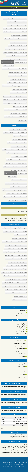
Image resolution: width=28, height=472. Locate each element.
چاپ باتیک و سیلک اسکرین (21, 160)
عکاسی (15, 190)
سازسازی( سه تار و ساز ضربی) (9, 149)
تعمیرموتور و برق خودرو (13, 103)
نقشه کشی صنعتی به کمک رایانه (20, 110)
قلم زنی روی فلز (15, 153)
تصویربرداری (6, 132)
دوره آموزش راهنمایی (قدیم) (20, 332)
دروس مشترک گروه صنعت (21, 18)
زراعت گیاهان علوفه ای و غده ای (14, 262)
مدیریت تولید (24, 211)
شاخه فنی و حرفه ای (20, 351)
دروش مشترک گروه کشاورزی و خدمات (19, 228)
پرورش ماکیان (17, 255)
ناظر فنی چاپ (7, 116)
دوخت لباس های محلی (22, 183)
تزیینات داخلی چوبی (22, 82)
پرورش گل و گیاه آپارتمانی (7, 272)
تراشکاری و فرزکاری (15, 99)
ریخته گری (5, 28)
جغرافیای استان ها (21, 348)
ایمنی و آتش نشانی (23, 293)
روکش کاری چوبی (6, 69)
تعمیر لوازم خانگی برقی (22, 59)
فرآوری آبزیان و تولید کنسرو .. (21, 286)
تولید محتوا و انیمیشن (22, 132)
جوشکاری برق (13, 79)
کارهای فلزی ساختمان (11, 21)
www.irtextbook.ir (14, 438)
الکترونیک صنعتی (12, 45)
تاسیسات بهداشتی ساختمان (9, 96)
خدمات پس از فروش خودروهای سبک (19, 86)
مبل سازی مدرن (23, 72)
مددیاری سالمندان (23, 296)
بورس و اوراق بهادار (23, 289)
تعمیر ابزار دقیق (23, 52)
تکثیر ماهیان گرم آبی (22, 245)
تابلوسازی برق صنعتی (10, 56)
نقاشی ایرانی (6, 166)
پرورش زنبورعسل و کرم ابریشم (20, 252)
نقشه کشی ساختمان (11, 25)
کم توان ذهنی (22, 364)
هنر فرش (12, 186)
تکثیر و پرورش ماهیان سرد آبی (20, 259)
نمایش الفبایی (22, 310)
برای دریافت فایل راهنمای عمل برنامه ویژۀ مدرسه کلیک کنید (14, 410)
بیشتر (2, 428)
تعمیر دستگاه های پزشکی (21, 56)
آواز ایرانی (8, 163)
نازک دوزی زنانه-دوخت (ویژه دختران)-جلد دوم (9, 219)
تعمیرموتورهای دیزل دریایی (8, 18)
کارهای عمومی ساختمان (22, 21)
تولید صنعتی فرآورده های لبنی (20, 282)
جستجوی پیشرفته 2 (20, 315)
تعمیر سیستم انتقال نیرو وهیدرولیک (19, 238)
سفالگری (4, 190)
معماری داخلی (13, 129)
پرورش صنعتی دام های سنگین (8, 241)
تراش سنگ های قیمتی (11, 193)
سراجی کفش (24, 186)
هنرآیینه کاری (14, 170)
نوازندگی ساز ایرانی (13, 166)
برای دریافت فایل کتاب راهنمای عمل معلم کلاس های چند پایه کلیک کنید (14, 387)
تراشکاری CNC (24, 99)
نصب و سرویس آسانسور (9, 65)
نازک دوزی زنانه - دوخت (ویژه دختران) (21, 219)
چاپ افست (16, 72)
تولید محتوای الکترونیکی (8, 52)
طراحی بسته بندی (14, 146)
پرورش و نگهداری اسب (8, 252)
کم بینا (23, 369)
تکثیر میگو (24, 262)
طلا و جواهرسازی (23, 153)
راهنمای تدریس (22, 330)
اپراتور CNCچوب (23, 89)
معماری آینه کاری (12, 28)
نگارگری (25, 170)
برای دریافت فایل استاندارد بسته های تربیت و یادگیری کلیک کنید (14, 403)
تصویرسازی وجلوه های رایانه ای (20, 136)
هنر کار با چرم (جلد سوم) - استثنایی (19, 419)
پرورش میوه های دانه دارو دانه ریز (20, 276)
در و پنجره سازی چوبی (12, 82)
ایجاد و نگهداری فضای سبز (21, 241)
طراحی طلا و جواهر (12, 176)
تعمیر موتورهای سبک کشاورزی (20, 235)
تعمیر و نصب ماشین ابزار (15, 113)
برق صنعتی (16, 52)
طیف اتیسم (22, 374)
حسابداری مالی (6, 286)
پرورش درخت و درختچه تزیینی (20, 272)
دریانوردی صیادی (9, 259)
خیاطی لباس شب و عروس (10, 173)
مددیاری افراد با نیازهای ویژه (11, 293)
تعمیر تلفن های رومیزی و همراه (9, 59)
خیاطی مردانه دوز (23, 180)
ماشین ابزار (14, 116)
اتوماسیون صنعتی (9, 49)
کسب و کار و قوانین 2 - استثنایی (20, 418)
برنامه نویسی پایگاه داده (8, 32)
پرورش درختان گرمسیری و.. (21, 248)
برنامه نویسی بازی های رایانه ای (20, 49)
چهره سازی (20, 170)
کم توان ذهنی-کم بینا (20, 372)
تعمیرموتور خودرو (6, 99)
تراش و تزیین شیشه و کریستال (20, 197)
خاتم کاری (5, 197)
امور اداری (16, 289)
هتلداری (11, 286)
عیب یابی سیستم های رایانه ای (20, 38)
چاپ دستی (24, 163)
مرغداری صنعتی (23, 265)
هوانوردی (16, 296)
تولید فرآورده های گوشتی (8, 282)
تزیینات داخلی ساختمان (22, 25)
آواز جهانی (13, 163)
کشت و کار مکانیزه (6, 228)
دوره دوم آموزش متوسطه (20, 328)
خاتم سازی (10, 197)
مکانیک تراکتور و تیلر (9, 255)
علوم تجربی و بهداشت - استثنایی (20, 425)
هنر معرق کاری (15, 156)
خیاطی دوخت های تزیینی (10, 183)
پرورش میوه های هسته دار (11, 279)
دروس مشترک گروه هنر (22, 129)
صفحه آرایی (9, 143)
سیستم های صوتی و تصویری (21, 62)
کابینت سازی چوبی (23, 103)
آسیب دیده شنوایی (21, 366)
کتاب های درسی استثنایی (20, 333)
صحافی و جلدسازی (23, 156)
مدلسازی (11, 72)
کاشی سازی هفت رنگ (22, 193)
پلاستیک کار (24, 113)
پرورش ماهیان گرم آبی (9, 248)
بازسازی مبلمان (16, 89)
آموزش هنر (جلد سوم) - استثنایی (20, 421)
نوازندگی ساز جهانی (23, 166)
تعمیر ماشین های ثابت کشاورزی (10, 231)
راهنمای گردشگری (8, 289)
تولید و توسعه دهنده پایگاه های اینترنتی (19, 42)
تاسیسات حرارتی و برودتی (21, 96)
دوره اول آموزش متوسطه (20, 326)
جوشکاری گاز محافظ (6, 86)
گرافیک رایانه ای (13, 132)
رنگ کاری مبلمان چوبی (13, 75)
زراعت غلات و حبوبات (22, 279)
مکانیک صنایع (16, 106)
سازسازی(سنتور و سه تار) (22, 149)
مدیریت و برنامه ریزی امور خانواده (20, 299)
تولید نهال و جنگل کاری (8, 269)
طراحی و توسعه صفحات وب (8, 62)
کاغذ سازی (19, 163)
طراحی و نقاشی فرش (22, 190)
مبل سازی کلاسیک (23, 75)
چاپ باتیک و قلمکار (10, 160)
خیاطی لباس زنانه (23, 146)
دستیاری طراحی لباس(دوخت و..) (20, 139)
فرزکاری (5, 103)
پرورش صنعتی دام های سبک (11, 245)
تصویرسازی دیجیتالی (15, 35)
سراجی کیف (17, 186)
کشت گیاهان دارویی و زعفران (13, 265)
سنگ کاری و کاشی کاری (22, 28)
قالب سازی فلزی (23, 106)
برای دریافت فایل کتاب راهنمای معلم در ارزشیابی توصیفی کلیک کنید (14, 395)
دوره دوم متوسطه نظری (19, 346)
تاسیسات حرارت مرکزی (22, 116)
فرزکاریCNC (24, 69)
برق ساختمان (24, 35)
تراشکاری (12, 93)
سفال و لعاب (10, 190)
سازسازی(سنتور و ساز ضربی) (21, 200)
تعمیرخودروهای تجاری (22, 79)
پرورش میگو (24, 255)
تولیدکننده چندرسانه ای (22, 45)
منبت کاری (9, 153)
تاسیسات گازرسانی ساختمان (21, 93)
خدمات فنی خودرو (8, 110)
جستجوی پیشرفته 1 (20, 313)
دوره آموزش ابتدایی (21, 324)
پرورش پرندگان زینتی (22, 231)
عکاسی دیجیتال (15, 180)
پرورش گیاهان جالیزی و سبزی (21, 269)
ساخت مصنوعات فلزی (15, 69)
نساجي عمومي (17, 32)
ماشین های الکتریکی (8, 38)
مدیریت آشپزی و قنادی (22, 173)
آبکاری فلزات (24, 32)
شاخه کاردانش (22, 354)
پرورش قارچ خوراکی (8, 276)
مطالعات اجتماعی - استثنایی (21, 423)
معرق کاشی (11, 200)
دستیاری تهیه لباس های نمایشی (20, 143)
